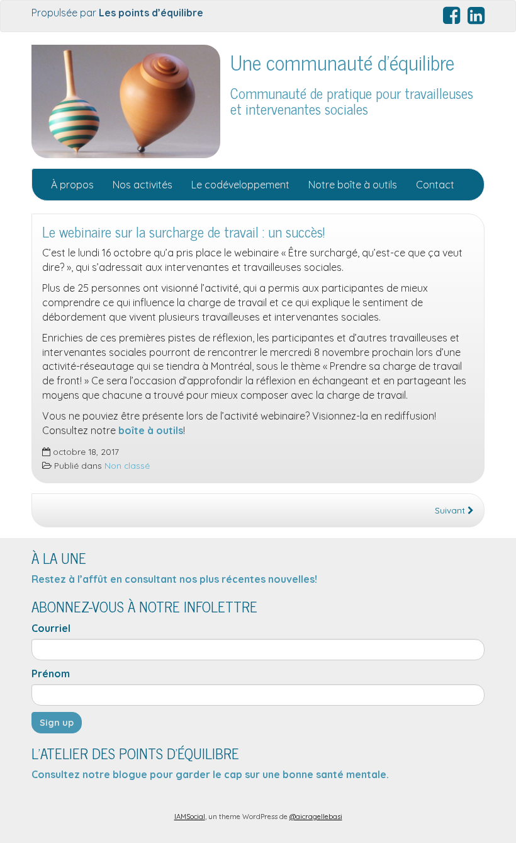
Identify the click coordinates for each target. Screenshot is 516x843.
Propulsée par (118, 12)
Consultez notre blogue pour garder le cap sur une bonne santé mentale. (211, 774)
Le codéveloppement (240, 184)
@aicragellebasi (315, 816)
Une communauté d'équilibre (342, 61)
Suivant (451, 510)
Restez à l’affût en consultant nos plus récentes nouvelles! (174, 579)
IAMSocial (189, 816)
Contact (435, 184)
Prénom (50, 673)
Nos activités (142, 184)
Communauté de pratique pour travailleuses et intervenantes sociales (351, 100)
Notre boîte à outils (352, 184)
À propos (72, 184)
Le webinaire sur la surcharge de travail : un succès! (183, 231)
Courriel (50, 628)
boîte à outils (150, 430)
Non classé (127, 465)
